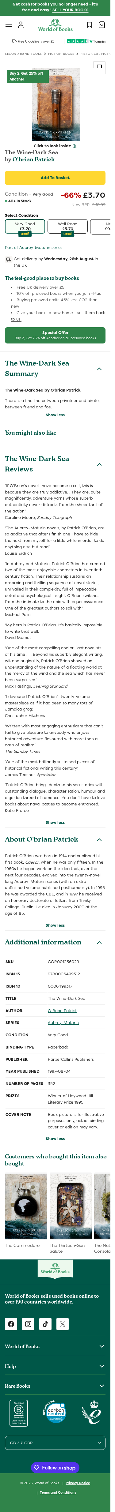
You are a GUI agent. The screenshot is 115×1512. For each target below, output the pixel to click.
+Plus (96, 293)
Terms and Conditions (58, 1492)
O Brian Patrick (62, 1010)
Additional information (43, 943)
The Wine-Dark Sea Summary (37, 369)
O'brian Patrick (34, 160)
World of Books (47, 1483)
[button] (8, 24)
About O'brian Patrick (41, 840)
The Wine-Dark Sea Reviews (37, 465)
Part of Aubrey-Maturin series (34, 247)
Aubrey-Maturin (63, 1022)
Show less (55, 415)
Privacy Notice (78, 1483)
